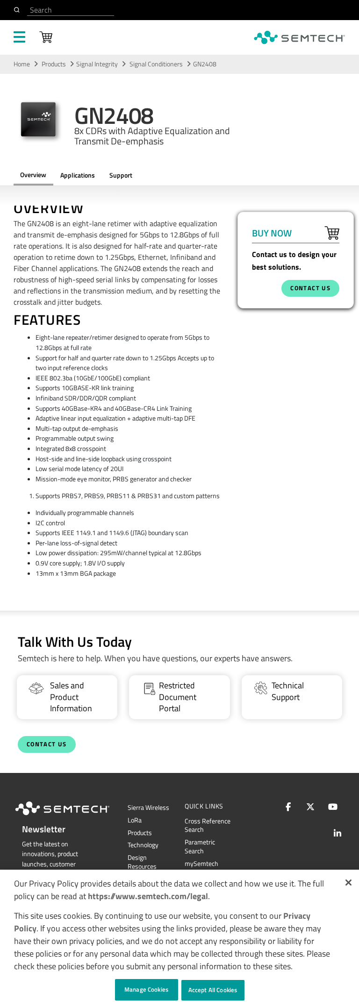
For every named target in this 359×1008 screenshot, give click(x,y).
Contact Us (47, 744)
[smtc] (299, 37)
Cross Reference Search (207, 825)
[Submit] (18, 10)
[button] (348, 882)
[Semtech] (72, 817)
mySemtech (201, 863)
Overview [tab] (33, 175)
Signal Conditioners (156, 64)
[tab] (120, 176)
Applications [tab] (77, 175)
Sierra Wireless (148, 807)
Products (54, 64)
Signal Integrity (97, 64)
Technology (143, 845)
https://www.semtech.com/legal (148, 896)
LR (135, 820)
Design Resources (142, 862)
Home (22, 64)
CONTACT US (310, 288)
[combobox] (70, 10)
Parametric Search (200, 846)
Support (120, 175)
